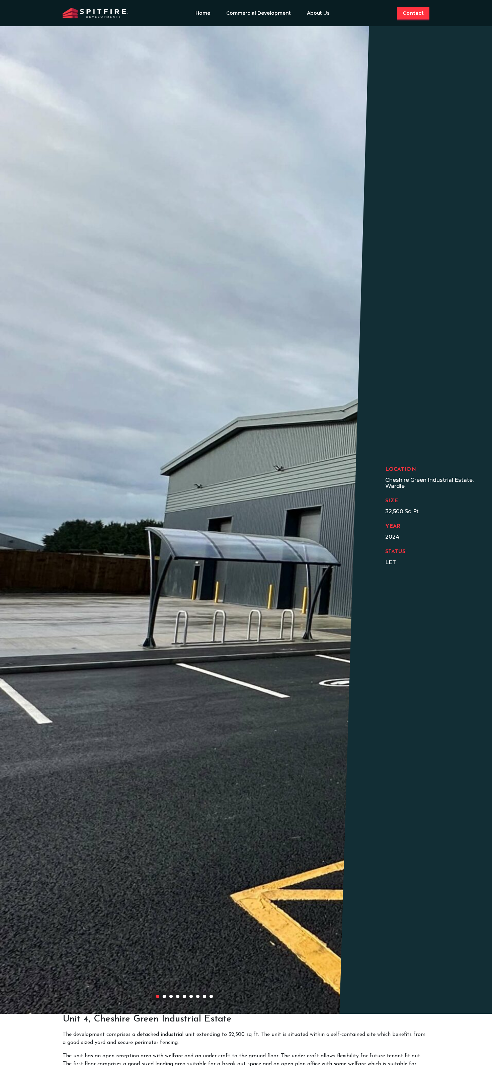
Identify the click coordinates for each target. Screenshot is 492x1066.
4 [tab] (177, 997)
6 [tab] (191, 997)
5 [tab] (184, 997)
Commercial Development (258, 13)
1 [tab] (157, 997)
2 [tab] (164, 997)
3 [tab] (171, 997)
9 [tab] (211, 997)
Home (202, 13)
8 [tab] (204, 997)
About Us (318, 13)
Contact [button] (413, 13)
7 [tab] (197, 997)
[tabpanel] (184, 520)
